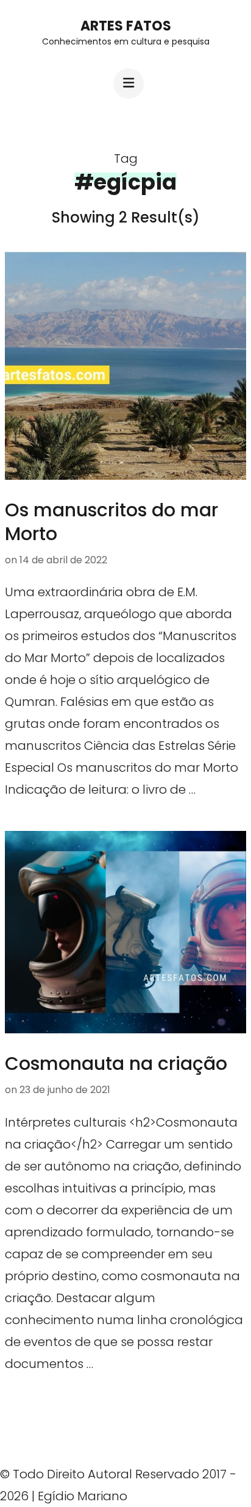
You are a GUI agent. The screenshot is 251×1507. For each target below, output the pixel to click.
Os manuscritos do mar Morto (111, 522)
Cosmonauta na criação (116, 1063)
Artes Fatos (125, 25)
